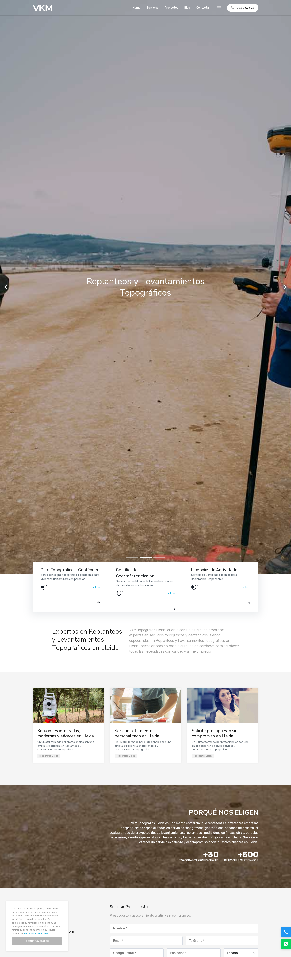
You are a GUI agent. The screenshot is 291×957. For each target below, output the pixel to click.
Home (136, 7)
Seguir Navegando (37, 941)
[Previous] (6, 287)
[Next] (284, 287)
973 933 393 (245, 8)
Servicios (152, 7)
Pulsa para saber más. (36, 933)
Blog (187, 7)
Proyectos (171, 7)
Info (97, 587)
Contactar (203, 7)
